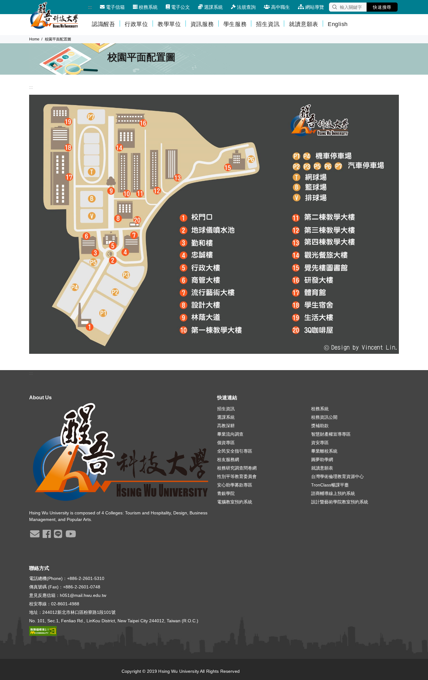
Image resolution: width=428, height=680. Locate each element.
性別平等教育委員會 (237, 476)
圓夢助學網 (322, 459)
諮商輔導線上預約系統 (333, 493)
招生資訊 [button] (267, 24)
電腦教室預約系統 (234, 501)
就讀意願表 (303, 24)
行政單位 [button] (136, 24)
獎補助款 (320, 425)
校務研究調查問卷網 (237, 467)
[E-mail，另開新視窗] (34, 536)
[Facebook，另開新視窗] (47, 536)
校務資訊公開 (324, 417)
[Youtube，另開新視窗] (71, 536)
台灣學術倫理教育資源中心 (337, 476)
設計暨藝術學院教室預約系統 (339, 501)
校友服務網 (228, 459)
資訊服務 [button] (202, 24)
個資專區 (226, 442)
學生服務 (235, 24)
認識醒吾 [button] (103, 24)
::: (90, 7)
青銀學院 (226, 493)
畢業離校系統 (324, 451)
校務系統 (320, 408)
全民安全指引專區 (234, 451)
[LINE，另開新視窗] (58, 536)
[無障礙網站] (43, 630)
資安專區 (320, 442)
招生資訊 (226, 408)
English (338, 24)
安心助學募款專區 (234, 484)
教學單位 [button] (169, 24)
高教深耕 (226, 425)
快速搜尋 (382, 7)
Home (34, 39)
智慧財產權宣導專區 (331, 434)
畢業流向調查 (230, 434)
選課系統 (226, 417)
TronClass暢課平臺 (330, 484)
